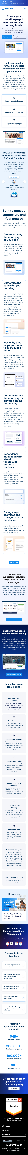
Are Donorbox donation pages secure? (11, 997)
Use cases (5, 1130)
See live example (20, 37)
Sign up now (7, 37)
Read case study (14, 177)
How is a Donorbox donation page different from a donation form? (12, 976)
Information (6, 1126)
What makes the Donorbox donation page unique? (11, 987)
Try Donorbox (14, 1088)
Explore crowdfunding (14, 674)
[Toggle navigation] (24, 8)
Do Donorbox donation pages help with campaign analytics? (12, 1009)
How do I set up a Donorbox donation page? (12, 965)
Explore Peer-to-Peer (14, 620)
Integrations (6, 1134)
